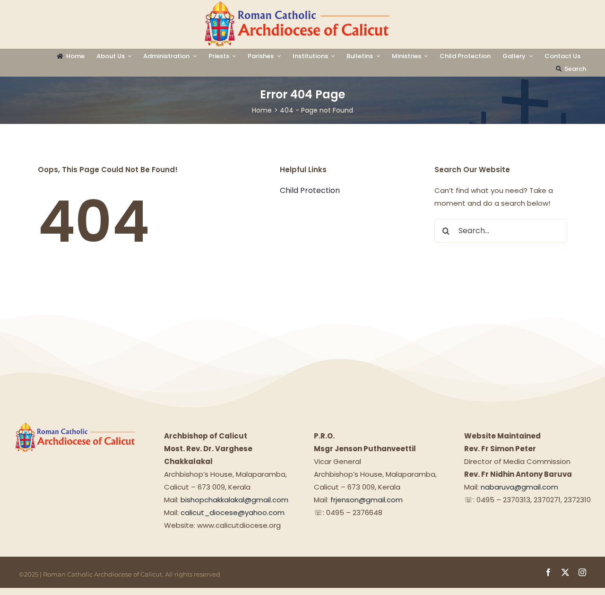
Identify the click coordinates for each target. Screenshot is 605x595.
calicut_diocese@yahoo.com (233, 512)
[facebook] (548, 572)
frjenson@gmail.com (366, 500)
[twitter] (565, 572)
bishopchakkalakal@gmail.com (234, 500)
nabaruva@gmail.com (519, 487)
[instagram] (582, 572)
